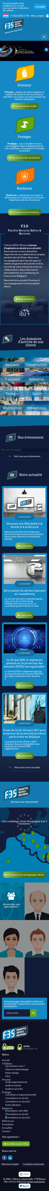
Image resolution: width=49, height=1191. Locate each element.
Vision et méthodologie (17, 1069)
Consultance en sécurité (17, 1101)
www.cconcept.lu (36, 1181)
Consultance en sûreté (16, 1098)
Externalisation (13, 1105)
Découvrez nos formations (25, 212)
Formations (8, 1124)
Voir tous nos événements (27, 456)
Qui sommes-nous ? (15, 1066)
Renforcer (7, 1108)
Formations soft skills (17, 1110)
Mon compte (37, 15)
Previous (5, 51)
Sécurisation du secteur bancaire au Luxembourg (25, 592)
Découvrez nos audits (25, 106)
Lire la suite (18, 538)
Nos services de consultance (25, 157)
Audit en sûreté (13, 1085)
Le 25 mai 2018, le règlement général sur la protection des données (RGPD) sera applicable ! (24, 663)
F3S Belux (7, 1063)
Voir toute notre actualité (27, 767)
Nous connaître (25, 299)
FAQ (7, 1076)
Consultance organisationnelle (20, 1094)
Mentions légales (10, 1163)
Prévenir (6, 1079)
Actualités (7, 1128)
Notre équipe (12, 1073)
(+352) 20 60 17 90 (19, 15)
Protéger (6, 1092)
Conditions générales (33, 1163)
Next (44, 51)
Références (8, 1121)
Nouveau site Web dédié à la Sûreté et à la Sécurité (24, 525)
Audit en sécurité (14, 1089)
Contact (6, 1131)
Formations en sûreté (17, 1114)
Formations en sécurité (18, 1117)
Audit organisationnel (16, 1082)
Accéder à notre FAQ (17, 1143)
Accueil (6, 1060)
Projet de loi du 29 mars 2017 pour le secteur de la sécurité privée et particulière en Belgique (24, 733)
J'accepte (40, 6)
